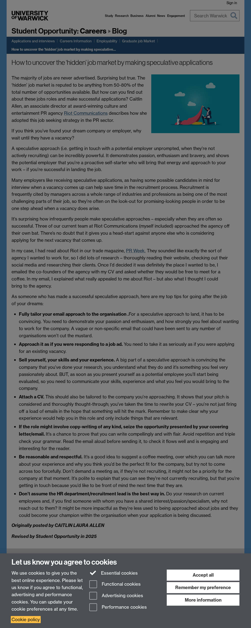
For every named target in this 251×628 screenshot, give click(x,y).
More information (203, 600)
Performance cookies (123, 607)
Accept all (203, 575)
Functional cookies (120, 584)
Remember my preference (203, 587)
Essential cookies (119, 573)
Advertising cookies (121, 595)
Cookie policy (26, 619)
